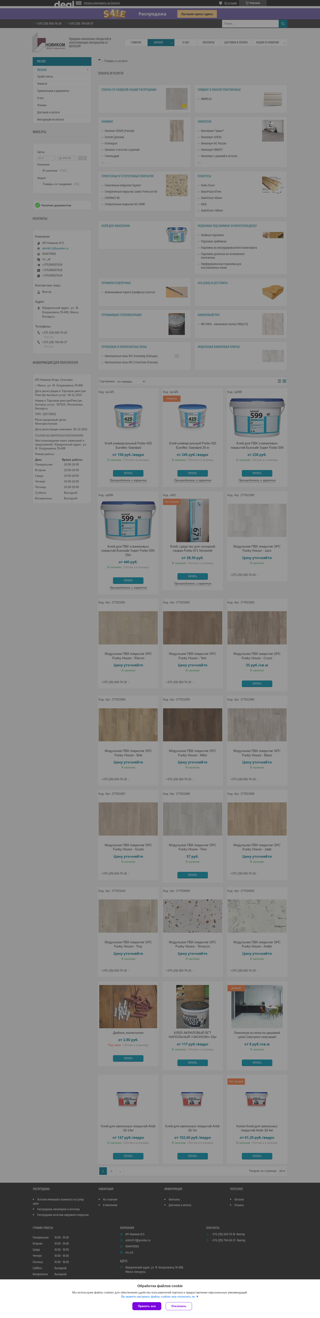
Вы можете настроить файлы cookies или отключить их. (158, 1296)
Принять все (147, 1306)
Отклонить (178, 1306)
